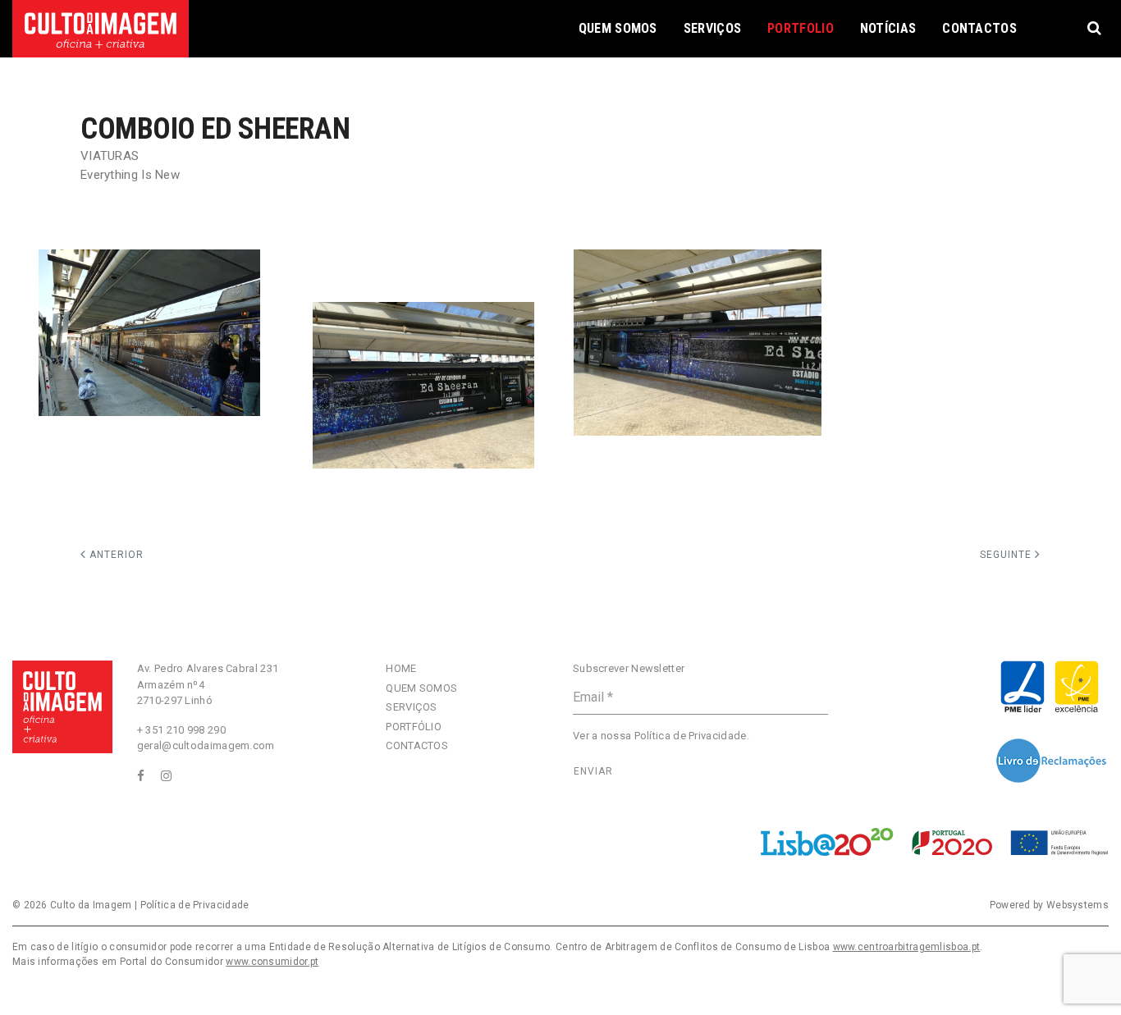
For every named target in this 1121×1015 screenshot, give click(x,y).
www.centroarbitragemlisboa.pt (907, 947)
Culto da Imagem (91, 905)
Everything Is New (130, 174)
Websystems (1077, 905)
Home (401, 668)
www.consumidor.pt (272, 961)
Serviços (712, 28)
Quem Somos (618, 28)
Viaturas (109, 156)
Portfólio (414, 726)
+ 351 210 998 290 (181, 730)
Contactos (979, 28)
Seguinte (1007, 554)
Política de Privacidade (690, 735)
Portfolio (800, 28)
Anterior (115, 554)
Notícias (888, 28)
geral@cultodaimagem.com (206, 745)
